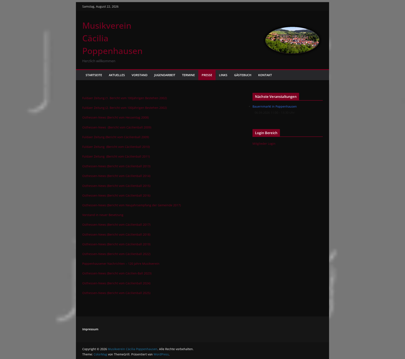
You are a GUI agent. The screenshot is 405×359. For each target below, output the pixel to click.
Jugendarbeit (164, 75)
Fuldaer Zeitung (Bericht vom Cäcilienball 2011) (116, 156)
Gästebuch (242, 75)
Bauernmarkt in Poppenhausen (274, 106)
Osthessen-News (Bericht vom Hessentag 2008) (115, 117)
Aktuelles (117, 75)
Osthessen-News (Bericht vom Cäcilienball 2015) (116, 186)
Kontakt (265, 75)
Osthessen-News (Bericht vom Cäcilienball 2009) (116, 127)
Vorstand (139, 75)
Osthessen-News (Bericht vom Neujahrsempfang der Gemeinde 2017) (131, 205)
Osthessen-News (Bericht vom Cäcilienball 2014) (116, 176)
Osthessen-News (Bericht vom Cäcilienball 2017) (116, 225)
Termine (188, 75)
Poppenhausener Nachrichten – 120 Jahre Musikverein (120, 264)
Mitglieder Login (263, 144)
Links (223, 75)
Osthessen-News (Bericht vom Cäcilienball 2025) (116, 293)
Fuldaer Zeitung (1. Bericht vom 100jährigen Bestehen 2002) (124, 98)
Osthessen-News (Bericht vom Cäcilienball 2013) (116, 166)
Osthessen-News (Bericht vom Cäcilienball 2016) (116, 195)
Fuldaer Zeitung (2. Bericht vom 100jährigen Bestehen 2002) (124, 108)
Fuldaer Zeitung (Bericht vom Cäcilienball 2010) (116, 147)
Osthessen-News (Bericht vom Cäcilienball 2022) (116, 254)
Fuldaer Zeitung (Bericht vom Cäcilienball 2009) (115, 137)
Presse (207, 75)
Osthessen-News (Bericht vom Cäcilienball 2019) (116, 244)
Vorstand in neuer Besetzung (102, 215)
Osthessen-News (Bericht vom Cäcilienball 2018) (116, 234)
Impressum (90, 329)
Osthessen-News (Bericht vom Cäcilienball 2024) (116, 283)
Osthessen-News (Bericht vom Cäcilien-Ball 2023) (116, 273)
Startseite (94, 75)
